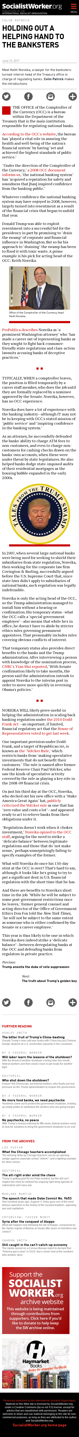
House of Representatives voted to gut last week (37, 731)
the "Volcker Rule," (35, 750)
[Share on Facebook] (28, 99)
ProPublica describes (20, 329)
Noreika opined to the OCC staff (36, 834)
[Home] (32, 6)
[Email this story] (50, 99)
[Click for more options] (72, 99)
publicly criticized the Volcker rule (31, 803)
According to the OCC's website (29, 133)
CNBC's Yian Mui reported (24, 666)
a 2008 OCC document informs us (34, 172)
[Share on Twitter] (6, 99)
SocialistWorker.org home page (40, 1424)
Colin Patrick (15, 20)
